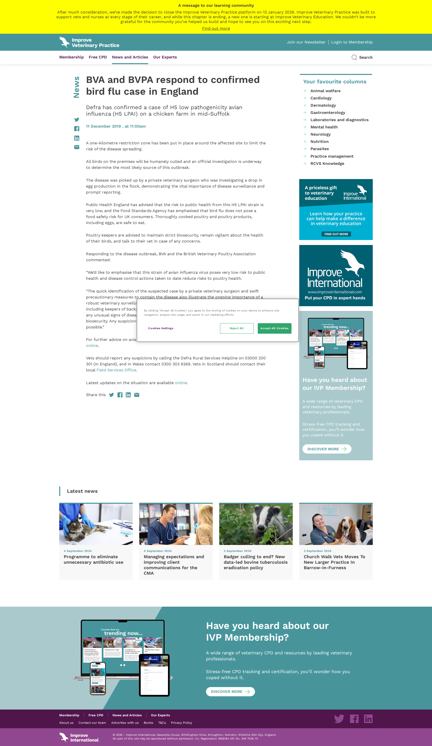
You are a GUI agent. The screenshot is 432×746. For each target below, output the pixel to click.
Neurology (320, 134)
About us (66, 723)
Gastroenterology (327, 112)
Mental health (324, 127)
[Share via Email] (69, 147)
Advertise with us (125, 723)
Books (148, 723)
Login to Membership (352, 42)
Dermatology (323, 105)
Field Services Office (116, 370)
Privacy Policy (181, 723)
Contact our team (92, 723)
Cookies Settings (160, 328)
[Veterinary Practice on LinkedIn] (368, 719)
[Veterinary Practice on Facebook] (354, 719)
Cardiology (321, 98)
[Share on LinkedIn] (69, 138)
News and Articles (130, 57)
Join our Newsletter (306, 42)
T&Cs (162, 723)
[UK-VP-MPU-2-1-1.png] (336, 209)
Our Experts (165, 57)
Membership (71, 57)
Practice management (332, 156)
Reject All (237, 328)
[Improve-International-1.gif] (336, 275)
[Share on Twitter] (69, 120)
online (92, 345)
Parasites (319, 148)
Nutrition (319, 141)
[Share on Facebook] (69, 128)
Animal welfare (325, 90)
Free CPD (98, 57)
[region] (217, 320)
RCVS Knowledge (327, 163)
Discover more (323, 449)
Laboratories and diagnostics (339, 119)
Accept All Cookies (274, 328)
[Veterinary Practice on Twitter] (339, 719)
